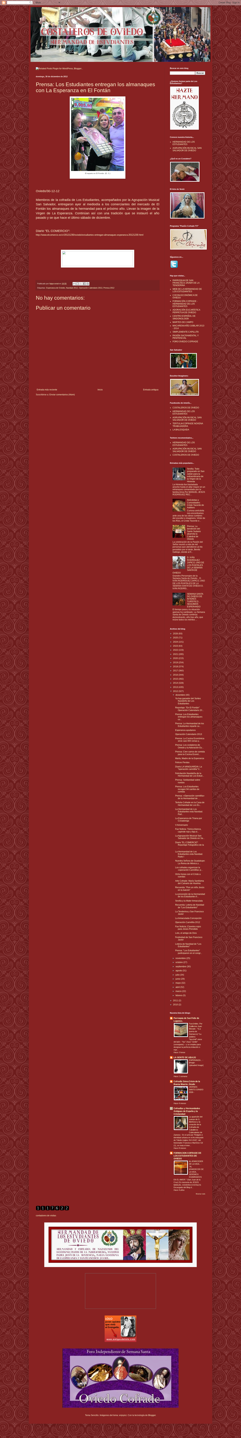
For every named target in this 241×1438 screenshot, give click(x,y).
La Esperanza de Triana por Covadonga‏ (188, 819)
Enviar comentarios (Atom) (62, 394)
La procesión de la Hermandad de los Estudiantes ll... (190, 895)
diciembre (181, 695)
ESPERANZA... (196, 1060)
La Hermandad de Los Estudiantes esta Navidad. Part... (189, 811)
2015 (176, 679)
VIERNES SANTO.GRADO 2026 (196, 1089)
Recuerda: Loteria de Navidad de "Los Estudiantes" (189, 906)
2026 (176, 633)
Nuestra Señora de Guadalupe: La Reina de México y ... (190, 862)
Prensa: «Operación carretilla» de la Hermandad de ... (189, 797)
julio (178, 975)
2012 (176, 691)
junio (178, 979)
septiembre (181, 966)
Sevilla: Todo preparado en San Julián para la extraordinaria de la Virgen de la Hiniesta (195, 475)
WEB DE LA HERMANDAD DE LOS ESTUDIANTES (187, 290)
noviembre (181, 958)
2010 (176, 1004)
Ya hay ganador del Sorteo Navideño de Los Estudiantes (188, 701)
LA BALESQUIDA (181, 429)
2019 (176, 662)
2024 (176, 642)
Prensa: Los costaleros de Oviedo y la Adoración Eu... (189, 746)
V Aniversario (181, 825)
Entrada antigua (150, 389)
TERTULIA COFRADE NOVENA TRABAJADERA (188, 424)
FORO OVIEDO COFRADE (185, 341)
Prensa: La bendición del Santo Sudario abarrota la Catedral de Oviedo (194, 532)
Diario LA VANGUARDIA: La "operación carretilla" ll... (188, 767)
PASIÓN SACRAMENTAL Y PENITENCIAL (186, 336)
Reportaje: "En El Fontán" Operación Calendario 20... (189, 708)
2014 (176, 683)
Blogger (152, 1415)
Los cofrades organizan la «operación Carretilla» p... (189, 868)
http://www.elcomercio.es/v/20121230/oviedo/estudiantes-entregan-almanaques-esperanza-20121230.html (89, 235)
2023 (176, 646)
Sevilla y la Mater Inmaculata (189, 901)
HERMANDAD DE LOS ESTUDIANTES (184, 143)
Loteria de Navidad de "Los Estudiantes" (188, 945)
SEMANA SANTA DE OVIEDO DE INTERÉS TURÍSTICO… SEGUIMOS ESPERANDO (195, 600)
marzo (179, 991)
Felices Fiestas (182, 762)
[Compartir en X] (81, 284)
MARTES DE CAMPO (183, 322)
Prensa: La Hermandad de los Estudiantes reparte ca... (189, 724)
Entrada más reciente (47, 389)
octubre (179, 962)
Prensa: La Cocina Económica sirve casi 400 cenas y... (189, 739)
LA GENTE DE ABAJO (185, 1057)
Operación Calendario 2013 (90, 288)
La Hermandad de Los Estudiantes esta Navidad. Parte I (189, 854)
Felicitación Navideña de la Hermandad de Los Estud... (189, 774)
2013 (176, 687)
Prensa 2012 (108, 288)
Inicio (100, 389)
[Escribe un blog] (77, 284)
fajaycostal (54, 284)
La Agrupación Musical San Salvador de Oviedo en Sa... (190, 837)
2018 (176, 666)
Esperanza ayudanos (185, 730)
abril (178, 987)
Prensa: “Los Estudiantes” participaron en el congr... (188, 951)
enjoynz (123, 1415)
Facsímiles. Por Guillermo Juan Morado (195, 1026)
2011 (176, 1000)
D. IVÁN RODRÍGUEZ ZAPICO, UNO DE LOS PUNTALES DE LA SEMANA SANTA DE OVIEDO (188, 565)
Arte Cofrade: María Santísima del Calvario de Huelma (189, 882)
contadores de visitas (46, 1215)
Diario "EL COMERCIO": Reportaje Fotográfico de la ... (189, 845)
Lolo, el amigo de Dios (186, 933)
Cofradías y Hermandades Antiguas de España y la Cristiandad (187, 1111)
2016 (176, 675)
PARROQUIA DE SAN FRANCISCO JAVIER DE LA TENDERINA (186, 283)
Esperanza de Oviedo (55, 288)
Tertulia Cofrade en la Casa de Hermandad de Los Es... (189, 803)
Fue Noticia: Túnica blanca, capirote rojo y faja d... (188, 830)
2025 (176, 637)
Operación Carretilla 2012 (187, 922)
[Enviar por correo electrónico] (74, 284)
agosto (179, 970)
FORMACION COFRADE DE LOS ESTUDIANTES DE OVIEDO (187, 1156)
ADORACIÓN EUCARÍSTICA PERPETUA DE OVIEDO (186, 311)
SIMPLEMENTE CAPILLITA (186, 332)
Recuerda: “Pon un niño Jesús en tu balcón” (189, 888)
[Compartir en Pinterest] (87, 284)
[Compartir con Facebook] (84, 284)
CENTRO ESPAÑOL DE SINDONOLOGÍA (184, 317)
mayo (178, 983)
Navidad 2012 (72, 288)
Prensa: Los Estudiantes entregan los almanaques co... (188, 717)
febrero (179, 995)
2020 (176, 658)
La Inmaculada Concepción (188, 918)
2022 (176, 650)
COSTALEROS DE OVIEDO (186, 407)
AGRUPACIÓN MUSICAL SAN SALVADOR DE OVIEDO (187, 149)
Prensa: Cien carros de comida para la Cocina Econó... (190, 752)
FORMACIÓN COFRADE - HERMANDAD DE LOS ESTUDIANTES (185, 304)
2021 (176, 654)
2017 (176, 670)
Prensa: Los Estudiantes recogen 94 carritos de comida (187, 789)
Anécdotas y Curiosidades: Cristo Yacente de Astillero (195, 504)
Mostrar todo (200, 1194)
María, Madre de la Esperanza (189, 758)
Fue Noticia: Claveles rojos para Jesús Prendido (188, 927)
